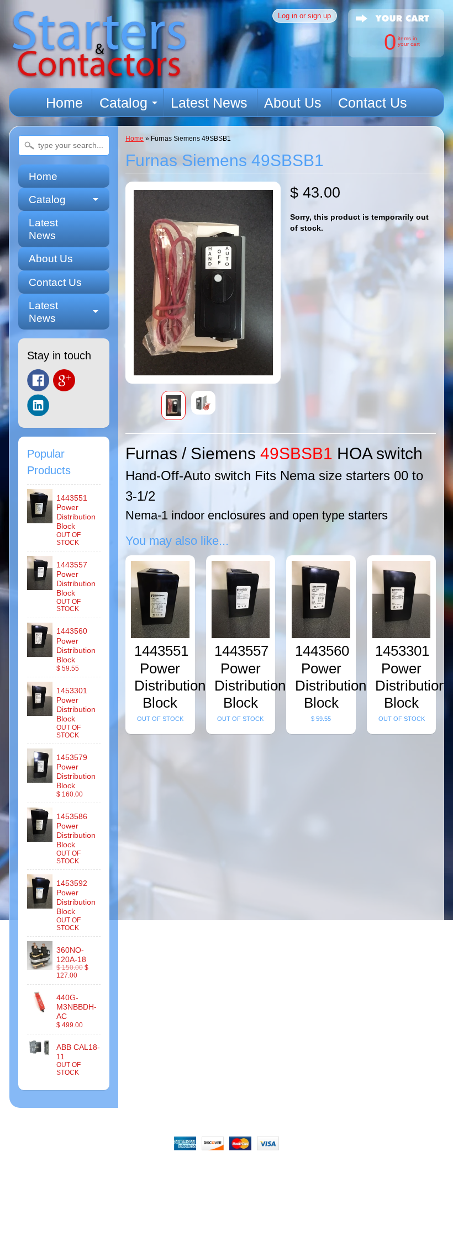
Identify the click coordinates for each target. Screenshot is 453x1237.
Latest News (209, 102)
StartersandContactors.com (201, 1214)
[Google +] (64, 380)
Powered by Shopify (227, 1232)
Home (64, 102)
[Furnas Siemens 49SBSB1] (173, 405)
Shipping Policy (230, 1171)
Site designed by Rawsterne (226, 1223)
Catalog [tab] (47, 199)
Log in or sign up (304, 16)
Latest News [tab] (43, 312)
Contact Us (372, 102)
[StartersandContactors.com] (99, 72)
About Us (293, 102)
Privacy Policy (300, 1171)
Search (63, 1171)
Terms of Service (371, 1171)
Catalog (123, 102)
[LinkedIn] (38, 405)
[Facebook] (38, 380)
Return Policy (161, 1171)
